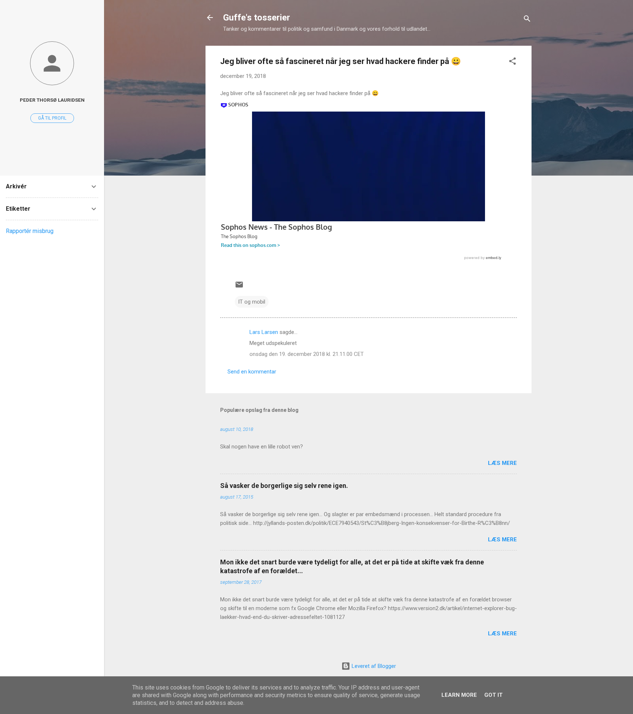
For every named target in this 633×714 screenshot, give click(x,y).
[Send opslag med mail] (239, 287)
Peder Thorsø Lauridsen (52, 100)
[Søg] (527, 20)
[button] (512, 62)
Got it (493, 695)
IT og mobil (251, 301)
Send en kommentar (251, 371)
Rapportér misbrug (29, 231)
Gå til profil (52, 118)
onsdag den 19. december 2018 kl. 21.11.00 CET (306, 354)
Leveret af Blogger (373, 666)
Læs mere (502, 463)
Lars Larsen (263, 332)
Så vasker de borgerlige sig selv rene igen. (284, 485)
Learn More (459, 695)
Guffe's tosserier (256, 17)
